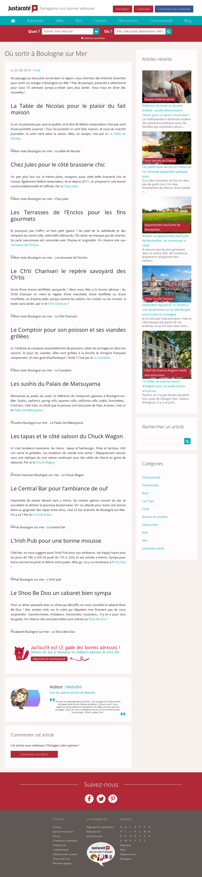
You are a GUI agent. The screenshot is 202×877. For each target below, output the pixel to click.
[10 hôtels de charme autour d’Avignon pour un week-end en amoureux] (166, 354)
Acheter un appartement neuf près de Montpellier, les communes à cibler (165, 240)
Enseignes (125, 858)
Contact (57, 827)
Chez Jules (71, 186)
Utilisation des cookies (65, 854)
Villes (60, 20)
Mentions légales (62, 863)
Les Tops (148, 501)
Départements (128, 854)
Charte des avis (61, 858)
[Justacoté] (13, 20)
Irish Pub (120, 562)
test (144, 540)
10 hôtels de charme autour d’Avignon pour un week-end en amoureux (163, 386)
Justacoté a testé (153, 548)
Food (36, 70)
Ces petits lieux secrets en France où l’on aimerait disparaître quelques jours (166, 171)
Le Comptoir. (102, 358)
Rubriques (35, 20)
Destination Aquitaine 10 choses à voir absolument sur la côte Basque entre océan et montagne (166, 309)
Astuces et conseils (154, 517)
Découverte (150, 525)
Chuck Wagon (45, 462)
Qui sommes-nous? (63, 831)
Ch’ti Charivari (57, 304)
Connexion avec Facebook (174, 9)
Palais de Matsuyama (28, 410)
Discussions (128, 20)
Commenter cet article (34, 754)
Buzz (145, 493)
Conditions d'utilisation (65, 840)
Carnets (100, 20)
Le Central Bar (41, 514)
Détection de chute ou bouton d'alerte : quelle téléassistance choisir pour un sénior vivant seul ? (166, 110)
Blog (187, 20)
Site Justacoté (151, 477)
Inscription (122, 9)
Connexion (143, 9)
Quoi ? (34, 31)
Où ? (108, 31)
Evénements (150, 485)
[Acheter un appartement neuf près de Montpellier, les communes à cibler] (166, 214)
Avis (79, 20)
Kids (145, 532)
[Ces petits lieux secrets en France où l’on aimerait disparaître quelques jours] (166, 148)
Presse (56, 836)
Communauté (161, 20)
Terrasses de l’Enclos (24, 245)
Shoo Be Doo (97, 619)
